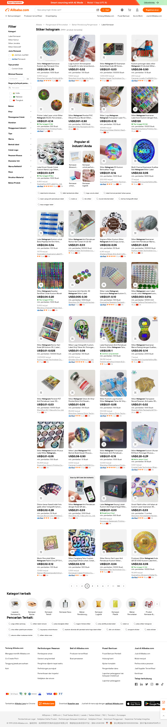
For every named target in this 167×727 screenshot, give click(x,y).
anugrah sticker (133, 630)
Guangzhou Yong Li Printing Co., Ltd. (50, 465)
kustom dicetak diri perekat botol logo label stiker (83, 630)
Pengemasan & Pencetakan (57, 25)
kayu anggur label (46, 205)
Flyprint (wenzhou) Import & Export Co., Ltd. (113, 362)
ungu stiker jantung (18, 624)
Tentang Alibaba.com (14, 648)
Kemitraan (139, 673)
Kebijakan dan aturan (46, 678)
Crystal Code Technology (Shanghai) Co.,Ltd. (144, 467)
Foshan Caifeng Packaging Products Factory (144, 302)
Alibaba (39, 25)
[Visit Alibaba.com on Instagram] (151, 684)
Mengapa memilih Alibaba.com (17, 654)
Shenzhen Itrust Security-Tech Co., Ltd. (81, 78)
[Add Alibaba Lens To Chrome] (46, 703)
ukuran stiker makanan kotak (21, 635)
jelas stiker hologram (144, 624)
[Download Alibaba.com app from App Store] (134, 703)
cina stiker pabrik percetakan (22, 630)
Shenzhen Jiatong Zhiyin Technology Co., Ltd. (81, 413)
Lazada (83, 715)
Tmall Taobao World (71, 715)
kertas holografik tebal (129, 199)
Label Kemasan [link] (108, 25)
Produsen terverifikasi (79, 654)
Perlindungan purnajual (47, 668)
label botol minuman (47, 193)
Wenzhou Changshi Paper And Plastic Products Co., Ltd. (50, 308)
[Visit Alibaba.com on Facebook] (136, 684)
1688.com (57, 715)
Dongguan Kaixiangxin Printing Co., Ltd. (113, 521)
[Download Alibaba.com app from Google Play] (153, 703)
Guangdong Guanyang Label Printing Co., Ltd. (50, 254)
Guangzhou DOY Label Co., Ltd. (49, 184)
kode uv (74, 199)
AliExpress (46, 715)
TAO (104, 715)
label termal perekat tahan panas (118, 193)
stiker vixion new (46, 635)
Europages (121, 715)
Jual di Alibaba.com (142, 654)
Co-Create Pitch (12, 658)
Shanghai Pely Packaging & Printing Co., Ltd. (81, 127)
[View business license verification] (107, 723)
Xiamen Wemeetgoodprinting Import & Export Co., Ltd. (50, 573)
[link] (163, 702)
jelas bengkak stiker (61, 624)
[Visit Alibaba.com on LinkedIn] (141, 684)
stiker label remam (40, 624)
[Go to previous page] (71, 586)
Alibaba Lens (20, 703)
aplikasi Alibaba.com (114, 703)
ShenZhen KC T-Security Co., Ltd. (50, 410)
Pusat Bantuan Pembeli (111, 654)
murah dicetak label (106, 199)
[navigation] (20, 305)
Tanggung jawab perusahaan (16, 663)
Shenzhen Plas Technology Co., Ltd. (113, 569)
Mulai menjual (140, 658)
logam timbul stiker (83, 624)
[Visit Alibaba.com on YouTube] (157, 684)
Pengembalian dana (110, 668)
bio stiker (88, 199)
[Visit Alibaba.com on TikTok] (162, 684)
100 (118, 586)
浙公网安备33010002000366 (126, 723)
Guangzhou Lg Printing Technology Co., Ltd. (113, 182)
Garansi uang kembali (46, 658)
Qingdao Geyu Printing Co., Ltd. (81, 359)
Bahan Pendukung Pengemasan (85, 25)
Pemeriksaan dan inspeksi (48, 673)
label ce (126, 624)
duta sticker (151, 630)
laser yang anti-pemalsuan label (52, 199)
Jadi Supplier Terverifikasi (145, 668)
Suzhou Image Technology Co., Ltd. (113, 78)
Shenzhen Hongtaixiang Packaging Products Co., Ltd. (144, 516)
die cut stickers (114, 630)
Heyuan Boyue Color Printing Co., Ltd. (50, 516)
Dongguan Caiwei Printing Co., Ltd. (81, 573)
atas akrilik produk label (106, 624)
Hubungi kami (107, 658)
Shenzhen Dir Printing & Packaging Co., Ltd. (81, 302)
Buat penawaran (76, 658)
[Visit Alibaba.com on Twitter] (146, 684)
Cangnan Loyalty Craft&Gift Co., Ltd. (144, 78)
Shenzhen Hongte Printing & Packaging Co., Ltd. (50, 78)
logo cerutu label (92, 193)
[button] (97, 9)
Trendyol (111, 715)
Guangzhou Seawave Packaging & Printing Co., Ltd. (113, 302)
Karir (7, 668)
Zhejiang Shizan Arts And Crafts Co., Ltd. (113, 254)
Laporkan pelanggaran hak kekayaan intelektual (113, 674)
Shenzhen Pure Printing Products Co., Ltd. (50, 129)
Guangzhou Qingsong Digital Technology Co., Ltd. (144, 575)
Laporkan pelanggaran (111, 681)
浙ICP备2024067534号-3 (150, 723)
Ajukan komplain (108, 663)
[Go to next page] (123, 586)
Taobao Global (94, 715)
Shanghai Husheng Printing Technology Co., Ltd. (144, 129)
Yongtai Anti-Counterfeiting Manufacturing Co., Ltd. (144, 182)
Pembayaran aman (45, 654)
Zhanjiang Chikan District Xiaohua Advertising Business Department (113, 130)
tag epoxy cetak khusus (48, 630)
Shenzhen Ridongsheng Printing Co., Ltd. (113, 465)
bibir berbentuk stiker (71, 193)
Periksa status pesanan (144, 663)
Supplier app (73, 703)
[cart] (130, 10)
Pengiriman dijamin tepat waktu (50, 663)
